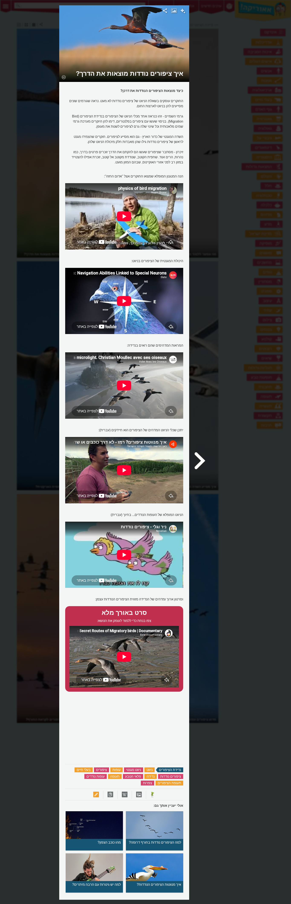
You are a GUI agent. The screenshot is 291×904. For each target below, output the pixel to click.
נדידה (151, 776)
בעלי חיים (84, 770)
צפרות (147, 783)
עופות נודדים (95, 776)
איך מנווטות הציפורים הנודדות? (159, 884)
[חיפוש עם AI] (183, 11)
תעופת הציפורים (169, 783)
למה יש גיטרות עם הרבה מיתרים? (96, 884)
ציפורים (101, 770)
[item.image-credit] (63, 77)
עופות (116, 770)
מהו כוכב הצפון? (109, 842)
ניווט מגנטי (133, 770)
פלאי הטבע (133, 776)
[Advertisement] (242, 69)
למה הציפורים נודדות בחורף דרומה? (155, 842)
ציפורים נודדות (170, 776)
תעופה (115, 776)
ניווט (150, 770)
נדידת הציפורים (170, 770)
